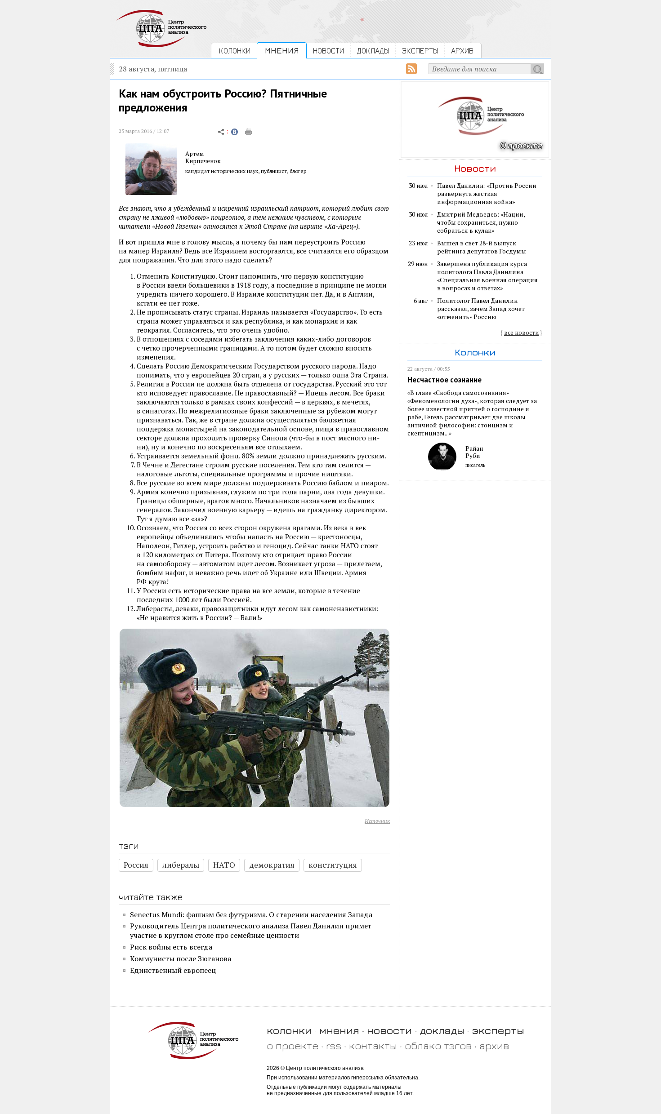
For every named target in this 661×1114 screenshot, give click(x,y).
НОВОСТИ (328, 50)
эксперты (498, 1030)
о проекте (292, 1045)
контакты (373, 1045)
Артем (194, 154)
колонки (289, 1030)
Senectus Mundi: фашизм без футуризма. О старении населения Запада (251, 914)
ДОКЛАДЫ (373, 50)
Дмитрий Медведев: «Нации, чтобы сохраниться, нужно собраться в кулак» (481, 222)
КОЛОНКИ (234, 50)
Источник (377, 820)
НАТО (224, 865)
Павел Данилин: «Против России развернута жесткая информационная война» (486, 194)
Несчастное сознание (444, 379)
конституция (332, 865)
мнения (339, 1030)
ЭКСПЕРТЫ (420, 50)
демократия (272, 865)
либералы (180, 865)
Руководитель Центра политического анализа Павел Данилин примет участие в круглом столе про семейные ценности (250, 930)
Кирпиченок (203, 161)
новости (389, 1030)
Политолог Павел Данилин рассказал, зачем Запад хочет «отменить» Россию (481, 309)
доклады (442, 1030)
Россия (136, 865)
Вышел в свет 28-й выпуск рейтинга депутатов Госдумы (481, 247)
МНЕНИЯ (282, 50)
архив (494, 1045)
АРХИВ (462, 50)
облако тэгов (438, 1045)
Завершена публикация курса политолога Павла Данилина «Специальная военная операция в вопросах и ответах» (487, 276)
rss (333, 1045)
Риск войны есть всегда (171, 947)
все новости (521, 332)
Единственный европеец (173, 970)
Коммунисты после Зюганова (180, 958)
